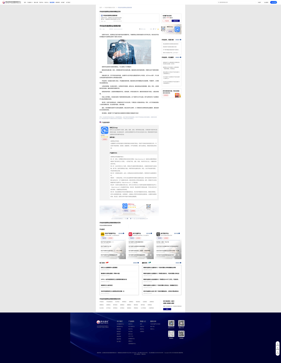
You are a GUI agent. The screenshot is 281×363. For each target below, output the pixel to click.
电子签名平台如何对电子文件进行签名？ (165, 255)
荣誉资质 (119, 329)
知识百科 (52, 2)
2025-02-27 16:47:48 (105, 287)
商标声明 (119, 336)
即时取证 (115, 308)
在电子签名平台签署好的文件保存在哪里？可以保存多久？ (168, 250)
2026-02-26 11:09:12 (105, 269)
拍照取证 (152, 301)
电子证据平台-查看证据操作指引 (136, 242)
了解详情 (126, 210)
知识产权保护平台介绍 (106, 246)
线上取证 (102, 308)
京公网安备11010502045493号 (156, 352)
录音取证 (108, 304)
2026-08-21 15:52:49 (147, 275)
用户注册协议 (137, 354)
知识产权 (130, 329)
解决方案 (36, 2)
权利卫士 (130, 324)
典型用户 (119, 334)
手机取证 (102, 301)
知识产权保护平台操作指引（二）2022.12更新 (111, 250)
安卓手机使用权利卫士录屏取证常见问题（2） (113, 291)
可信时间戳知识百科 (109, 7)
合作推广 (63, 2)
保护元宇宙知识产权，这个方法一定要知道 (171, 52)
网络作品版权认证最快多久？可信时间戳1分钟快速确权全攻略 (159, 267)
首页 (25, 2)
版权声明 (119, 339)
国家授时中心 (120, 326)
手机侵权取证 (109, 301)
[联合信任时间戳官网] (11, 2)
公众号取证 (143, 308)
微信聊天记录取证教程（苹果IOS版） (111, 273)
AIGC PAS (130, 336)
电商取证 (129, 308)
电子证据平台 (131, 326)
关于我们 (68, 2)
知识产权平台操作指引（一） (107, 242)
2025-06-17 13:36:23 (105, 281)
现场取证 (150, 304)
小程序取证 (151, 308)
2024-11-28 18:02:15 (105, 293)
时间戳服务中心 (120, 324)
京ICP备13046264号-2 (143, 352)
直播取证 (129, 304)
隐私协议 (144, 354)
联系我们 (119, 331)
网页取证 (138, 301)
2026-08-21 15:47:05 (147, 287)
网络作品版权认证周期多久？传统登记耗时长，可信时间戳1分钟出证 (161, 273)
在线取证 (145, 301)
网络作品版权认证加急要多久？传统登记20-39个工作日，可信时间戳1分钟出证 (161, 279)
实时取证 (122, 308)
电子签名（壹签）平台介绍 (162, 242)
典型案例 (58, 2)
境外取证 (143, 304)
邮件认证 (130, 334)
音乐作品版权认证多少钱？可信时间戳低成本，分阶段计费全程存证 (161, 291)
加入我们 (119, 341)
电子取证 (117, 301)
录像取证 (102, 304)
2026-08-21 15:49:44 (147, 281)
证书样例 (155, 324)
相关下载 (152, 326)
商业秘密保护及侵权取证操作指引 (170, 43)
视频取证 (122, 304)
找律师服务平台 (132, 343)
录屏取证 (131, 301)
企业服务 (266, 2)
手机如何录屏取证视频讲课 (125, 7)
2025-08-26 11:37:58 (105, 275)
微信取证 (136, 304)
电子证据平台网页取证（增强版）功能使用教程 (139, 250)
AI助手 (259, 2)
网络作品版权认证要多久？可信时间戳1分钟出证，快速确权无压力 (160, 285)
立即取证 (142, 331)
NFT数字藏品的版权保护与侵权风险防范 (171, 49)
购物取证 (136, 308)
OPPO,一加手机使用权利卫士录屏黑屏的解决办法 (114, 279)
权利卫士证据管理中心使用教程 (109, 267)
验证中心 (46, 2)
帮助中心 (152, 329)
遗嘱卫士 (130, 341)
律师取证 (124, 301)
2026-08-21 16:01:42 (147, 269)
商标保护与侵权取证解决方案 (169, 46)
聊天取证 (115, 304)
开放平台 (41, 2)
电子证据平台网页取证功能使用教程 (137, 255)
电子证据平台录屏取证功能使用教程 (137, 246)
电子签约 (130, 331)
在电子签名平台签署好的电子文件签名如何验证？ (167, 246)
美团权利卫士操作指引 (107, 285)
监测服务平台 (131, 338)
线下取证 (108, 308)
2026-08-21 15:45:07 (147, 293)
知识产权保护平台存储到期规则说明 (109, 255)
